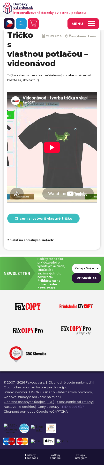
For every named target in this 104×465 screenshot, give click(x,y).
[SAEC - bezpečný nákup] (10, 428)
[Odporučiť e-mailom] (85, 240)
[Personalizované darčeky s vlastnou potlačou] (49, 8)
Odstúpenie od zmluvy (75, 402)
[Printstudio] (76, 307)
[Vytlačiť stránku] (77, 240)
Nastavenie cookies (19, 407)
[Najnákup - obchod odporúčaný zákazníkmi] (50, 428)
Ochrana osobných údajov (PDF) (29, 402)
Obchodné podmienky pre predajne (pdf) (36, 387)
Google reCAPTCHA (52, 411)
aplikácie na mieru (46, 397)
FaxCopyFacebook (31, 457)
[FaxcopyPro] (28, 331)
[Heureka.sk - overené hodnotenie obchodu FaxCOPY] (24, 428)
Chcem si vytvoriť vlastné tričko (43, 218)
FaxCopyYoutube (55, 457)
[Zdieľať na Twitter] (68, 240)
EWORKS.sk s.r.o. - (43, 392)
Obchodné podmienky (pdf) (70, 382)
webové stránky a (17, 397)
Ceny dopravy (48, 407)
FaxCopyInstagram (80, 457)
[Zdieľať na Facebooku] (60, 240)
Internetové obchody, (75, 392)
